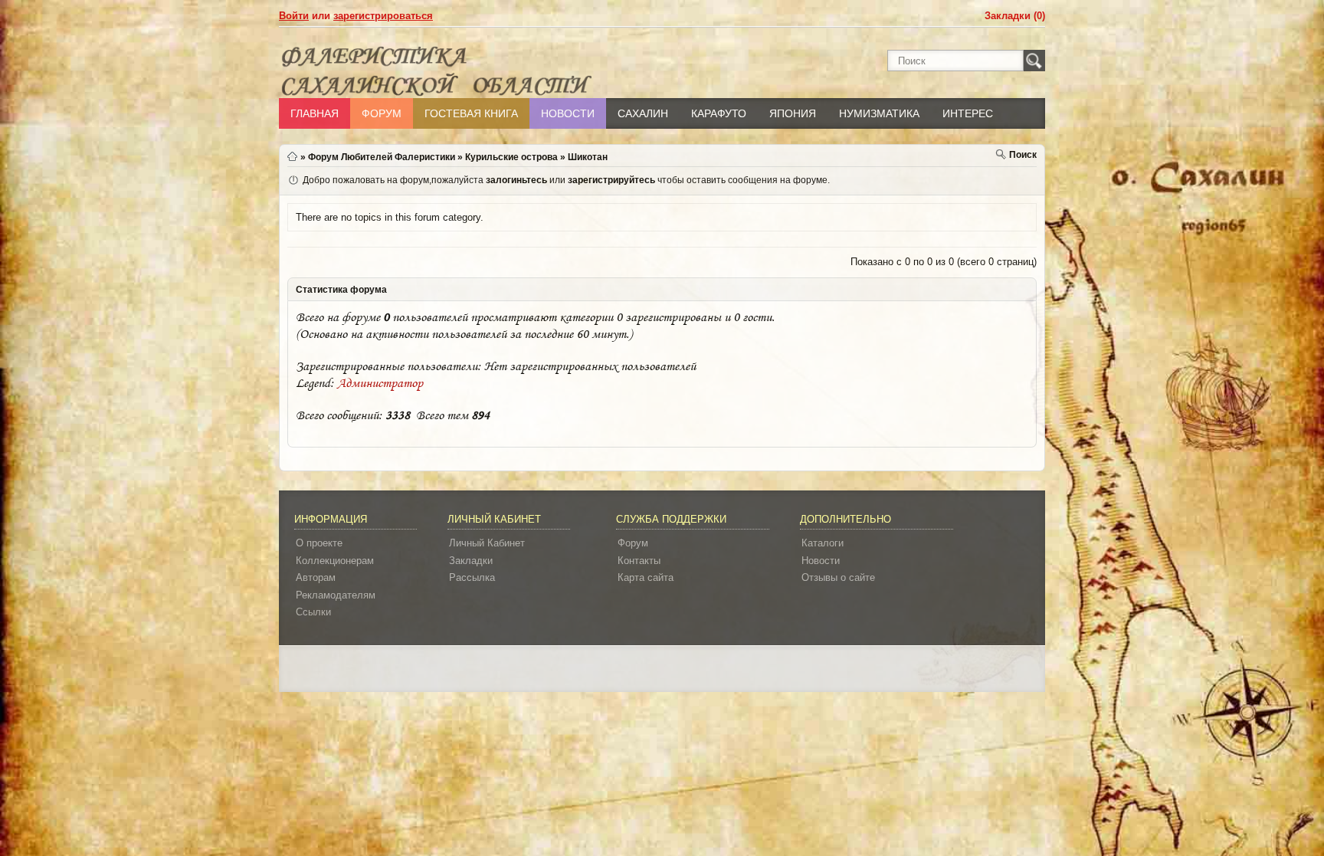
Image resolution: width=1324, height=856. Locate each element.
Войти (294, 15)
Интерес (967, 113)
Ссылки (313, 612)
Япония (792, 113)
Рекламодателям (335, 595)
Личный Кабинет (487, 543)
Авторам (316, 577)
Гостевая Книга (471, 113)
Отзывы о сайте (838, 577)
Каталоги (822, 543)
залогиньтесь (516, 180)
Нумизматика (879, 113)
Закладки (471, 560)
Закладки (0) (1015, 15)
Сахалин (643, 113)
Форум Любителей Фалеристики (381, 157)
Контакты (639, 560)
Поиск (1023, 154)
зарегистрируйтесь (611, 180)
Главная (314, 113)
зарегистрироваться (383, 15)
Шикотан (588, 157)
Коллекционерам (335, 560)
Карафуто (718, 113)
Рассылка (472, 577)
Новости (568, 113)
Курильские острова (511, 157)
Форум (381, 113)
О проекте (319, 543)
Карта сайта (645, 577)
